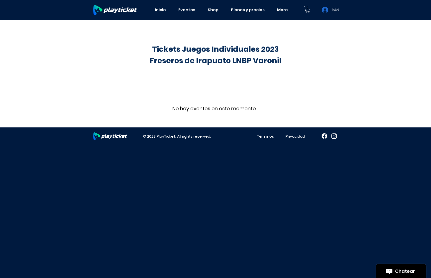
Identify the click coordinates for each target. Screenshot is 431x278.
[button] (307, 9)
